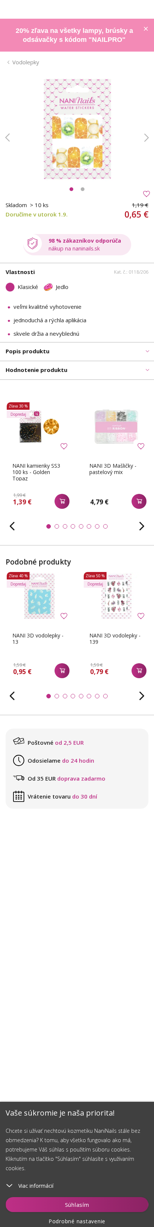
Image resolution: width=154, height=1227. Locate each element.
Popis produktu (27, 351)
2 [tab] (82, 189)
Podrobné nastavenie (77, 1221)
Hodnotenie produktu (36, 369)
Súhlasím (77, 1204)
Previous (7, 137)
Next (146, 137)
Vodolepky (25, 62)
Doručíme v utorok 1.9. (37, 214)
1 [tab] (71, 189)
